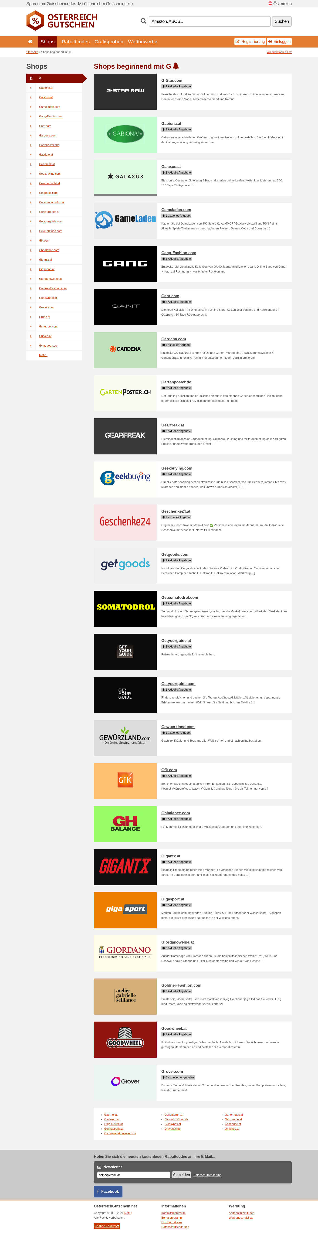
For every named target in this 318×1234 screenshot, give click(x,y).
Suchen (282, 21)
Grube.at (44, 317)
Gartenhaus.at (234, 1114)
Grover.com (46, 307)
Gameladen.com (49, 107)
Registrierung (252, 41)
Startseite (32, 52)
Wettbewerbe (142, 41)
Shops (48, 41)
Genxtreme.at (233, 1119)
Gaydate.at (46, 154)
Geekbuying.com (50, 173)
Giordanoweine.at (50, 278)
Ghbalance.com (49, 250)
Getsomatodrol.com (51, 202)
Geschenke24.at (49, 183)
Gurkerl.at (45, 336)
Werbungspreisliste (241, 1217)
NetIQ (128, 1213)
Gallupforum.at (174, 1114)
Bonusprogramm (172, 1217)
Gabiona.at (46, 87)
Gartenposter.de (49, 145)
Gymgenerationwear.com (120, 1133)
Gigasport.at (46, 269)
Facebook (110, 1191)
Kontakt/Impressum (173, 1213)
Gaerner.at (111, 1114)
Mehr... (43, 355)
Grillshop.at (232, 1128)
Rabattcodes (76, 41)
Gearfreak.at (47, 164)
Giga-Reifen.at (113, 1124)
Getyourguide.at (49, 212)
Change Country (105, 1226)
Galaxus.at (46, 97)
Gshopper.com (48, 326)
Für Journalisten (171, 1222)
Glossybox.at (173, 1124)
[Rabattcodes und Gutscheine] (61, 29)
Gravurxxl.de (173, 1128)
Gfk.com (44, 240)
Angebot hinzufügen (241, 1213)
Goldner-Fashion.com (53, 288)
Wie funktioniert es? (279, 52)
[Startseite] (29, 41)
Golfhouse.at (233, 1124)
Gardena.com (47, 135)
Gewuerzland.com (50, 231)
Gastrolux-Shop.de (176, 1119)
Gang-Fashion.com (51, 116)
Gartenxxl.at (111, 1119)
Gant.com (45, 126)
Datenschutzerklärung (207, 1175)
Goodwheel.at (48, 298)
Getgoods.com (48, 192)
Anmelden (181, 1175)
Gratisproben (109, 41)
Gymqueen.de (48, 345)
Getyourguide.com (50, 221)
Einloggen (281, 41)
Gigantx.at (45, 259)
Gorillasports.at (113, 1128)
